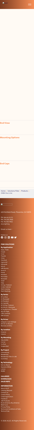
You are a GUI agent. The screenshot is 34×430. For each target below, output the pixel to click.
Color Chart (6, 105)
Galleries (5, 376)
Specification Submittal (4, 97)
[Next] (2, 112)
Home (3, 191)
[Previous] (0, 112)
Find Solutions (7, 244)
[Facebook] (2, 237)
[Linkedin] (9, 237)
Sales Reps (5, 382)
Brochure (5, 94)
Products (24, 191)
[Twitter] (15, 237)
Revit (12, 102)
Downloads (6, 379)
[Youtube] (12, 237)
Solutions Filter (13, 191)
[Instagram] (5, 237)
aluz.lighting (5, 224)
